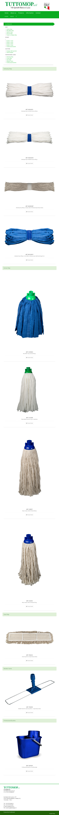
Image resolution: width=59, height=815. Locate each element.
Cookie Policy (52, 813)
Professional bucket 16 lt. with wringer (29, 767)
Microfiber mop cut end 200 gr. (29, 353)
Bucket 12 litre (9, 42)
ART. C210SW (29, 417)
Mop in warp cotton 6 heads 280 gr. (29, 510)
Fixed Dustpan (9, 52)
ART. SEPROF (29, 765)
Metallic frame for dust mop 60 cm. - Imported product (29, 708)
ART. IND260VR (29, 158)
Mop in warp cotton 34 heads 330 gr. (29, 602)
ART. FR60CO (29, 655)
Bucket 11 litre (9, 40)
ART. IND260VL (29, 109)
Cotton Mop (9, 29)
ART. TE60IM (29, 707)
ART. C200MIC (29, 352)
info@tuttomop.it (10, 806)
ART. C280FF (29, 509)
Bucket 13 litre (9, 43)
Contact (38, 13)
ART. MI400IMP (29, 206)
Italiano (6, 16)
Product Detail (30, 115)
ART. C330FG (29, 601)
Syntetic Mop (9, 32)
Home (6, 13)
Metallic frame (9, 61)
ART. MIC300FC (29, 254)
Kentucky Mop (9, 56)
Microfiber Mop (10, 30)
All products (8, 24)
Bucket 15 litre (9, 45)
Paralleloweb (12, 812)
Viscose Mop (9, 33)
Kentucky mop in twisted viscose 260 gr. (29, 159)
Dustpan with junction (11, 51)
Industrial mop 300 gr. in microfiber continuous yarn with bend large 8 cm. (29, 256)
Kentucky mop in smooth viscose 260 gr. (29, 111)
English (12, 16)
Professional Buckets (11, 62)
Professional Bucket (11, 46)
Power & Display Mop (11, 35)
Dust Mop (8, 59)
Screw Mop (9, 58)
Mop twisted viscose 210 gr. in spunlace (29, 419)
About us (13, 13)
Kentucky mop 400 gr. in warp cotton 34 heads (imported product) (29, 207)
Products (21, 13)
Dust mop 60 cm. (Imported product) (29, 656)
